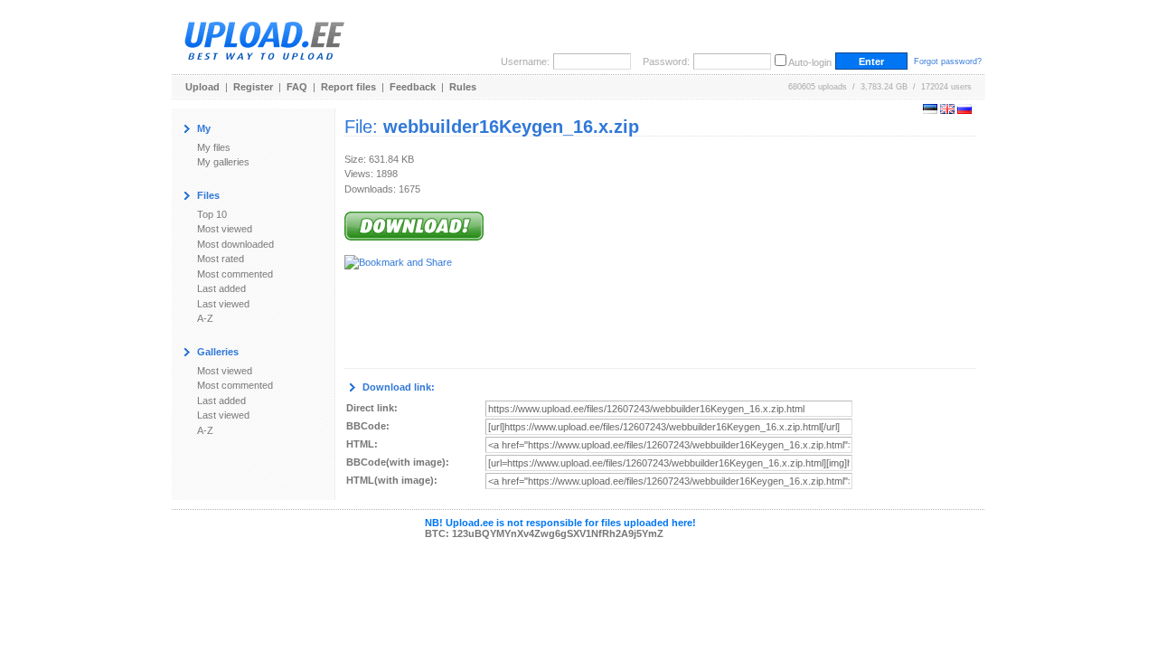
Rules (462, 86)
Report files (348, 86)
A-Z (205, 318)
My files (213, 147)
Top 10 (212, 214)
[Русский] (964, 110)
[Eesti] (930, 110)
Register (253, 86)
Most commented (235, 274)
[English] (947, 110)
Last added (221, 288)
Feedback (413, 86)
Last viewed (223, 303)
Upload (202, 86)
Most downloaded (235, 244)
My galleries (223, 161)
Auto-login (810, 62)
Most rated (220, 258)
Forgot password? (948, 61)
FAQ (297, 86)
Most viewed (224, 228)
